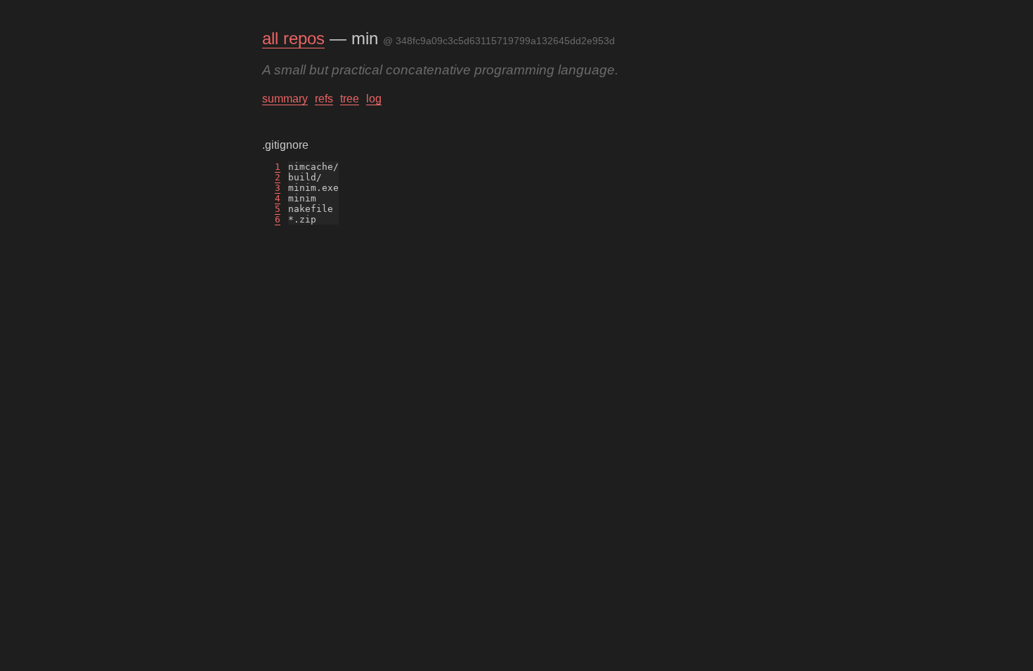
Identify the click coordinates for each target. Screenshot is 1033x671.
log (374, 99)
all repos (293, 38)
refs (324, 99)
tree (349, 99)
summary (285, 99)
